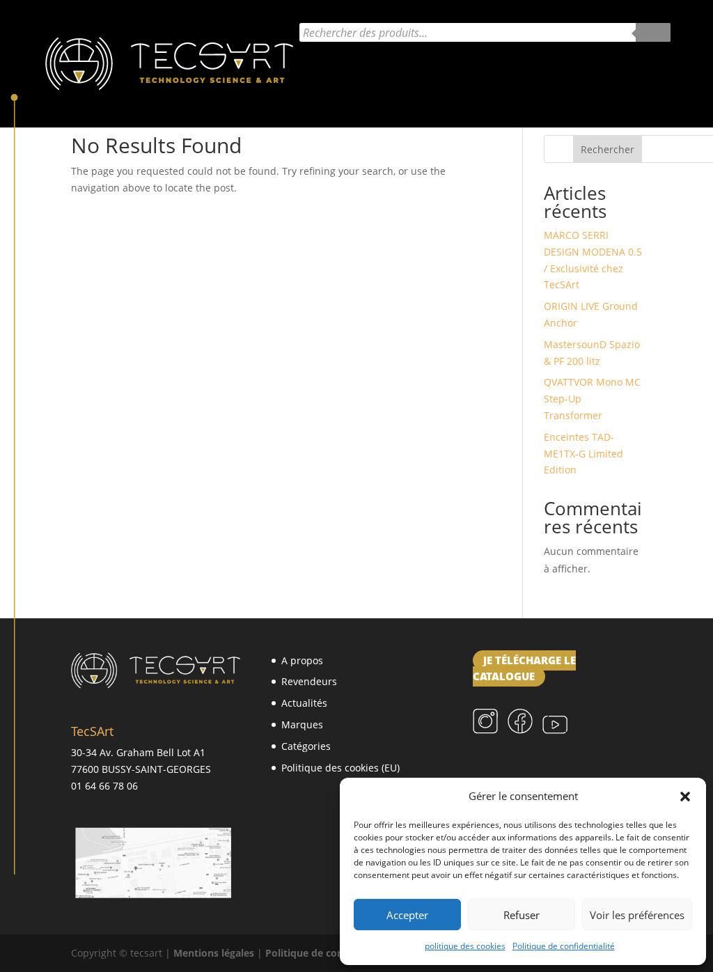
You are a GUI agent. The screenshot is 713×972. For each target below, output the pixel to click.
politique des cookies (465, 946)
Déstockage (333, 101)
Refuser (521, 915)
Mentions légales (213, 952)
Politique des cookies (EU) (340, 767)
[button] (685, 797)
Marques (418, 68)
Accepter (407, 915)
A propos (302, 660)
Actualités (329, 68)
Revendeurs (309, 681)
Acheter (608, 68)
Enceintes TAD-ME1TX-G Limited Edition (583, 453)
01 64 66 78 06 (104, 785)
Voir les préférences (637, 915)
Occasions (416, 101)
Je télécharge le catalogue (524, 668)
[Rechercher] (653, 32)
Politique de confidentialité (563, 946)
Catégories (522, 68)
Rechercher (607, 149)
